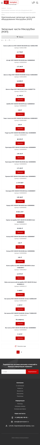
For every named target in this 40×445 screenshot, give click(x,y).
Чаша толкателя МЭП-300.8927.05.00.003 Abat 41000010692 (20, 118)
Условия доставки (20, 409)
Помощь (20, 404)
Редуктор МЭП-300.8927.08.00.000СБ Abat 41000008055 (20, 133)
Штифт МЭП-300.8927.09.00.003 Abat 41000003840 (20, 60)
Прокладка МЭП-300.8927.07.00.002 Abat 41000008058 (20, 147)
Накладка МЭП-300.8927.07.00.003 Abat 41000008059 (20, 191)
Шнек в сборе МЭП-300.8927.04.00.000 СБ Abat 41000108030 (20, 74)
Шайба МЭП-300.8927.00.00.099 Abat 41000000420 (21, 104)
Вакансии (20, 391)
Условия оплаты (20, 406)
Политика (20, 396)
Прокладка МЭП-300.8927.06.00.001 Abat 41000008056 (20, 162)
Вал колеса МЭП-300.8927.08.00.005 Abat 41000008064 (20, 327)
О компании (20, 386)
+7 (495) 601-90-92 (21, 417)
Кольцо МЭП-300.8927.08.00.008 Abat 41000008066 (20, 251)
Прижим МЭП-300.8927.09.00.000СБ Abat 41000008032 (20, 176)
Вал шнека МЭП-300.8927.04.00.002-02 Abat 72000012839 (20, 313)
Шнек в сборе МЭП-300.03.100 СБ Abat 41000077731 (20, 89)
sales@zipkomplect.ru (21, 422)
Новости (20, 388)
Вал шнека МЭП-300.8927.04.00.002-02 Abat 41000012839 (20, 298)
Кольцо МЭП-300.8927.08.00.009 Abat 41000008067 (20, 236)
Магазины (20, 393)
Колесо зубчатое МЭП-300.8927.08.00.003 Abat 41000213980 (20, 45)
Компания (20, 383)
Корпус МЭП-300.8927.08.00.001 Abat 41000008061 (20, 205)
